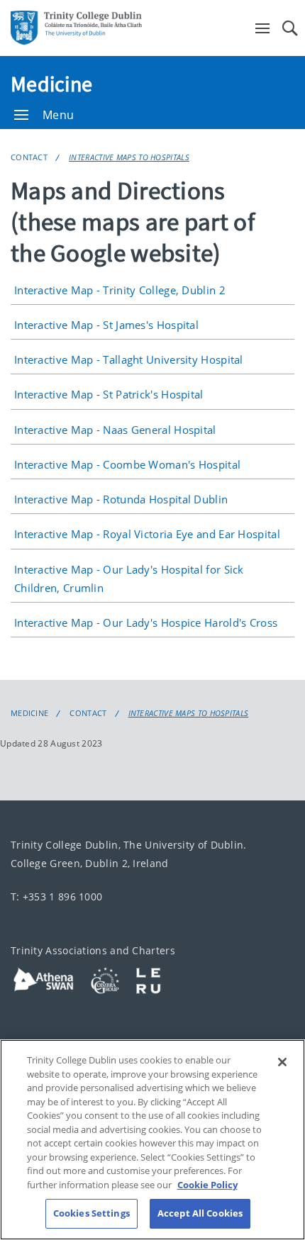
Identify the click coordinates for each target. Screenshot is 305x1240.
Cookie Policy (207, 1184)
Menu (58, 115)
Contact (29, 157)
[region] (152, 1139)
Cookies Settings (91, 1213)
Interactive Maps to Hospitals (129, 157)
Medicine (51, 83)
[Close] (282, 1062)
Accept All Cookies (200, 1213)
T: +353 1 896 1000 (56, 896)
